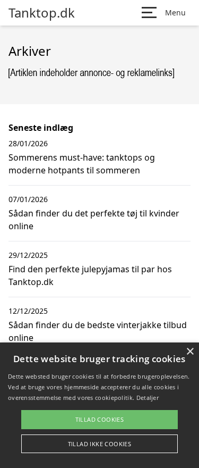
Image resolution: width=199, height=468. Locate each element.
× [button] (190, 352)
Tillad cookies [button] (99, 419)
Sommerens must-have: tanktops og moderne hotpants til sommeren (81, 164)
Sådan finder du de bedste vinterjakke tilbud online (97, 331)
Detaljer (147, 398)
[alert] (99, 405)
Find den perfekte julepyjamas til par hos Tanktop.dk (90, 275)
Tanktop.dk (41, 12)
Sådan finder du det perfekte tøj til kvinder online (93, 219)
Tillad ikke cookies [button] (100, 444)
